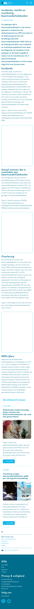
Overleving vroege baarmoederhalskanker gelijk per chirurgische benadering (15, 476)
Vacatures (4, 569)
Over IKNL (4, 565)
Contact (3, 572)
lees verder (10, 461)
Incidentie (4, 541)
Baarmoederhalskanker (8, 539)
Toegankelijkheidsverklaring (10, 582)
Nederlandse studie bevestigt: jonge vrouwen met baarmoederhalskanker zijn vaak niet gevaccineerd (17, 413)
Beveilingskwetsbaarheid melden (11, 586)
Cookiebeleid (5, 584)
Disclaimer (4, 589)
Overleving (4, 543)
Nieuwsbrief (5, 596)
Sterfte (3, 545)
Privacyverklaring (6, 579)
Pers (2, 567)
